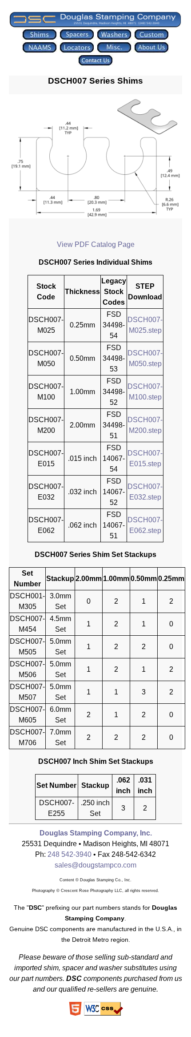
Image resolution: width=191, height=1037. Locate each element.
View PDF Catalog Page (96, 244)
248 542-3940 (70, 854)
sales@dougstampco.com (95, 865)
